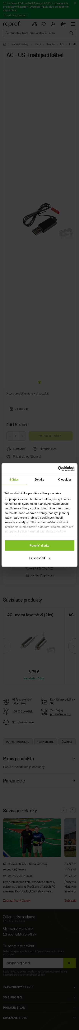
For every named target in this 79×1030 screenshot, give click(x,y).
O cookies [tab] (65, 479)
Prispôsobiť (37, 558)
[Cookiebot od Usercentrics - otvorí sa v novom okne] (58, 468)
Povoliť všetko (39, 545)
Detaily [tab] (39, 479)
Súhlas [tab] (14, 479)
